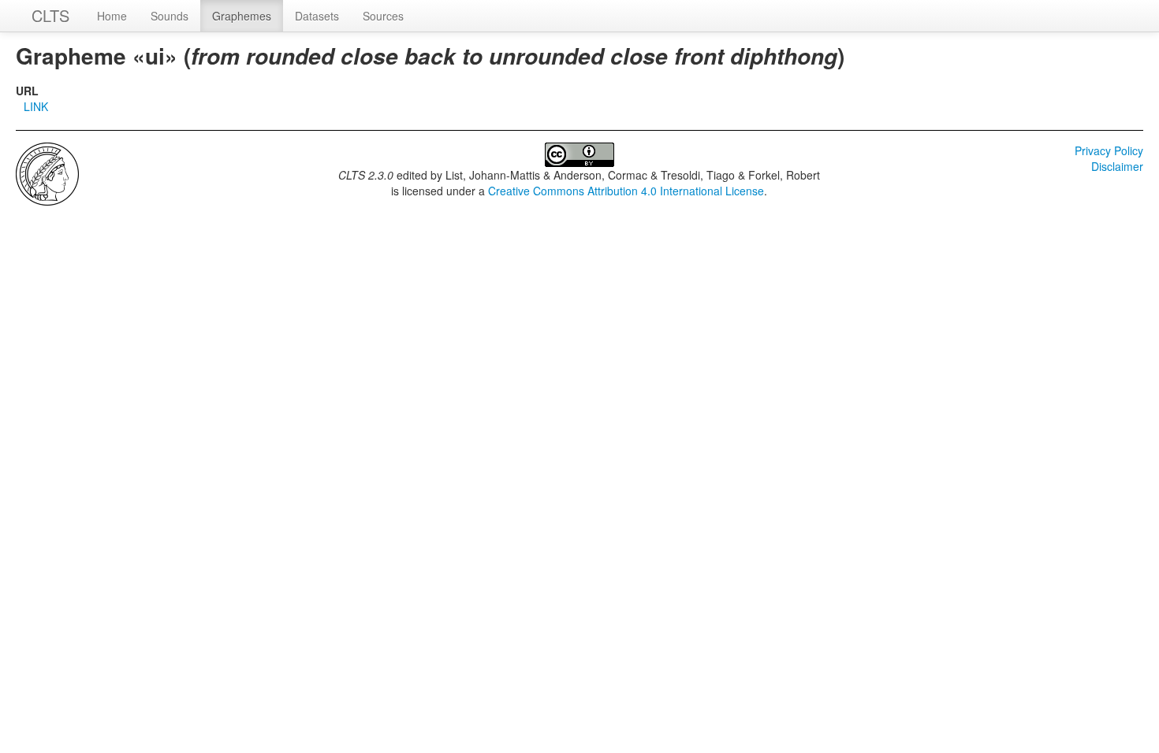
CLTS (50, 15)
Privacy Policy (1109, 150)
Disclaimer (1117, 166)
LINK (36, 106)
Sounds (169, 16)
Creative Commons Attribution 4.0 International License (626, 190)
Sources (383, 16)
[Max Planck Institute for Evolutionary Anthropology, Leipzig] (47, 172)
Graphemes (241, 16)
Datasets (317, 16)
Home (112, 16)
